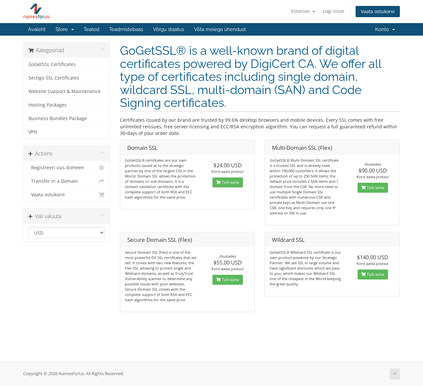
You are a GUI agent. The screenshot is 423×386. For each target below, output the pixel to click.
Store (63, 29)
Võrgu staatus (168, 29)
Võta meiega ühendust (220, 29)
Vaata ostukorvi (378, 11)
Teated (91, 29)
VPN (32, 132)
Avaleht (37, 29)
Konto (383, 29)
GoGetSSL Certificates (52, 64)
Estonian (301, 11)
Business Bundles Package (57, 118)
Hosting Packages (47, 105)
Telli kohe (230, 182)
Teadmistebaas (126, 29)
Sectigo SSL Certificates (53, 78)
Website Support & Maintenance (64, 91)
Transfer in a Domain (53, 181)
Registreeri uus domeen (56, 168)
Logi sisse (333, 11)
